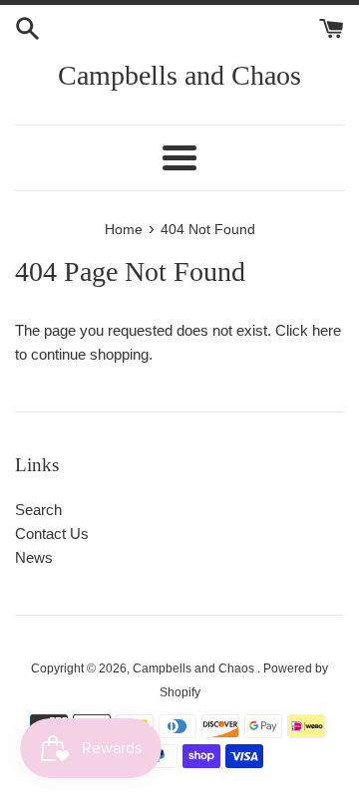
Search (38, 509)
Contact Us (52, 533)
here (326, 330)
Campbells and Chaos (179, 75)
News (34, 557)
